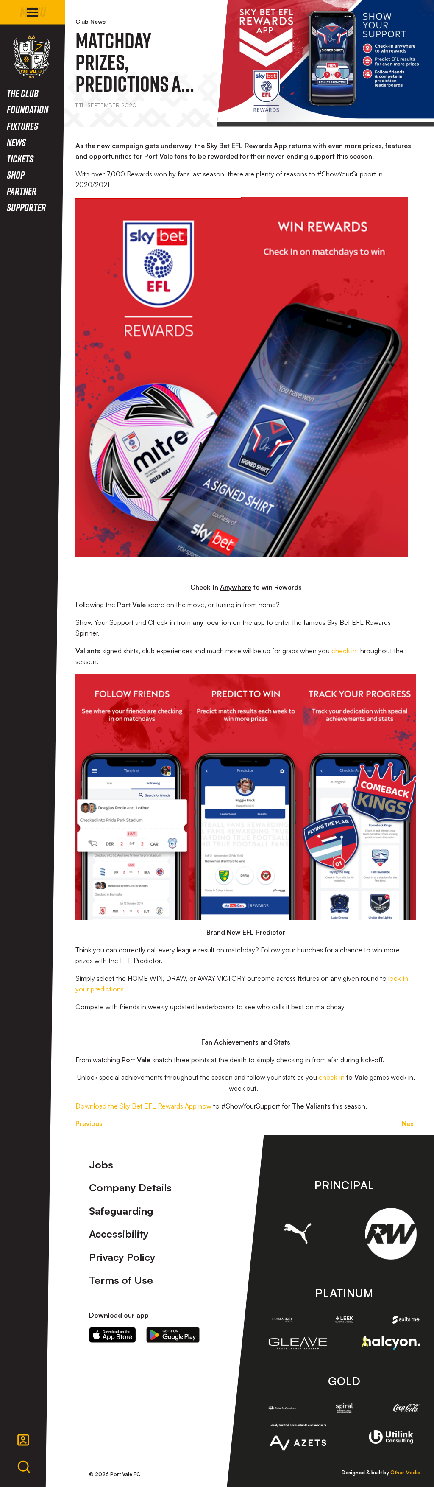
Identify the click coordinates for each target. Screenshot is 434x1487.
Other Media (405, 1472)
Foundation (27, 109)
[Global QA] (282, 1408)
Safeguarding (121, 1210)
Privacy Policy (122, 1257)
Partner (21, 191)
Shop (16, 174)
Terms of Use (121, 1280)
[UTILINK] (390, 1437)
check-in (332, 1077)
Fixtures (22, 126)
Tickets (20, 158)
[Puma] (298, 1234)
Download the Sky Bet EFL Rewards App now (143, 1106)
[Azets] (298, 1437)
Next (409, 1123)
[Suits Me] (406, 1320)
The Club (23, 93)
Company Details (130, 1187)
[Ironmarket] (282, 1319)
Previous (89, 1123)
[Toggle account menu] (23, 1440)
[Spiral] (344, 1408)
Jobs (101, 1164)
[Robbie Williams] (390, 1233)
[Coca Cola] (406, 1408)
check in (343, 651)
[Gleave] (298, 1343)
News (16, 142)
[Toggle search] (24, 1467)
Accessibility (119, 1233)
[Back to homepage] (32, 57)
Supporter (26, 207)
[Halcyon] (390, 1343)
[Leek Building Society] (344, 1319)
